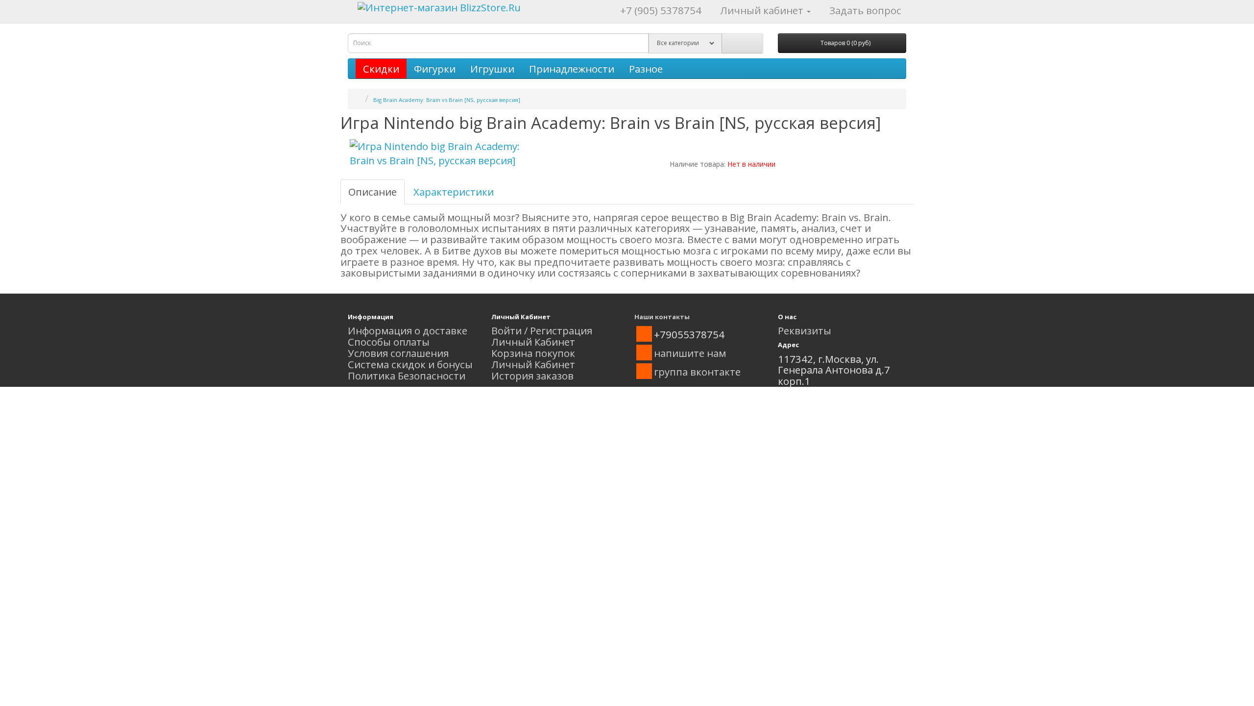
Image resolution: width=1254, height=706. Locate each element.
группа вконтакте (697, 371)
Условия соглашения (398, 353)
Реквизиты (804, 330)
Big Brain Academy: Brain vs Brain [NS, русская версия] (446, 99)
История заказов (532, 375)
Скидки (381, 69)
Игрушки (492, 69)
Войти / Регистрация (541, 330)
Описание (372, 192)
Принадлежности (571, 69)
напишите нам (690, 353)
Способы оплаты (389, 342)
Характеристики (453, 192)
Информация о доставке (407, 330)
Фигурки (435, 69)
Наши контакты (662, 316)
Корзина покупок (533, 353)
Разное (646, 69)
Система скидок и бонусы (410, 364)
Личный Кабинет (533, 342)
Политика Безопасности (406, 375)
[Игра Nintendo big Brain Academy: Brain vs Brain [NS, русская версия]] (436, 153)
